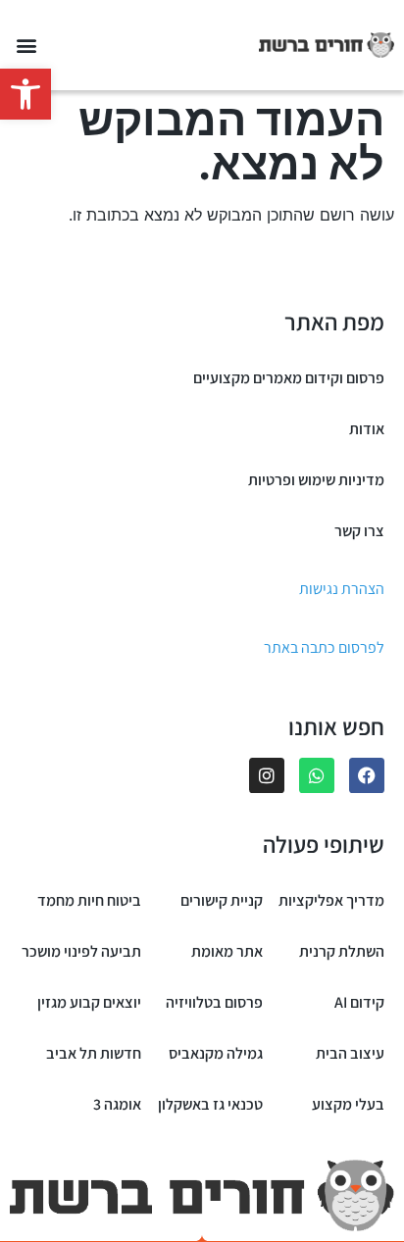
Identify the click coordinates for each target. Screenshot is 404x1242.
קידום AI (359, 1002)
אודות (366, 429)
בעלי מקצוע (348, 1104)
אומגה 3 (117, 1104)
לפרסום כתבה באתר (324, 647)
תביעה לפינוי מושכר (81, 951)
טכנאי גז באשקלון (210, 1104)
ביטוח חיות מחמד (89, 900)
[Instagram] (266, 775)
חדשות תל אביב (93, 1053)
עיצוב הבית (350, 1053)
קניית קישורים (221, 900)
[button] (25, 94)
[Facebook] (366, 775)
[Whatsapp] (316, 775)
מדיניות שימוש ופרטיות (316, 480)
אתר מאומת (227, 951)
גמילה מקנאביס (216, 1053)
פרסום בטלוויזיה (214, 1002)
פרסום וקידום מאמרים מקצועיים (288, 378)
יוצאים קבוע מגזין (89, 1002)
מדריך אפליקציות (331, 900)
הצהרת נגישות (341, 588)
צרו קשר (359, 531)
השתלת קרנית (341, 951)
